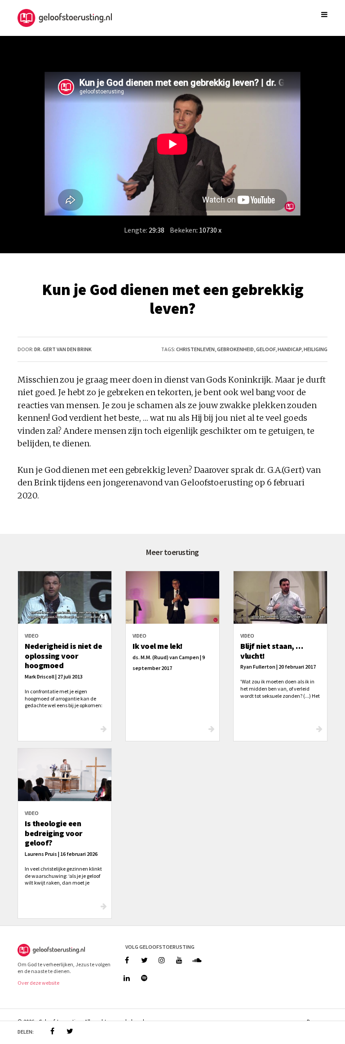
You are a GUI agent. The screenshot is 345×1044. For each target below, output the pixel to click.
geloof (265, 349)
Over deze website (38, 982)
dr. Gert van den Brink (63, 349)
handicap (289, 349)
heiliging (315, 349)
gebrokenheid (235, 349)
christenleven (195, 349)
